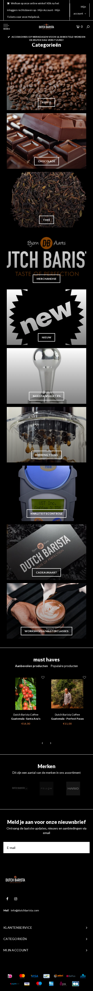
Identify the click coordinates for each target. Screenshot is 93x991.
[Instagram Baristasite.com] (16, 899)
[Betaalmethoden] (10, 976)
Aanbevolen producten (31, 666)
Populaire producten (64, 666)
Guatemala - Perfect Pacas (25, 718)
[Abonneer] (84, 847)
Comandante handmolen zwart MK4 (67, 719)
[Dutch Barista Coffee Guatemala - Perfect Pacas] (25, 694)
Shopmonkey (72, 967)
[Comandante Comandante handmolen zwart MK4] (67, 694)
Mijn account (80, 10)
